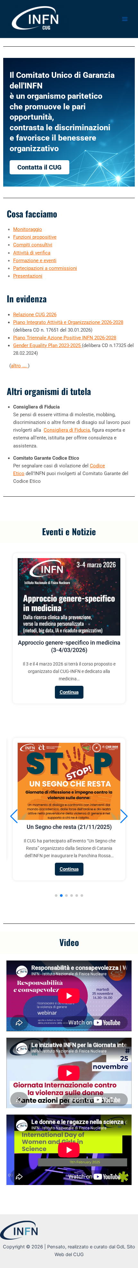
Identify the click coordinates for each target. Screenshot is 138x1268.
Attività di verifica (31, 253)
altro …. (19, 366)
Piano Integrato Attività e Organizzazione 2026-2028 (68, 322)
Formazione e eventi (34, 260)
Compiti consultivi (32, 245)
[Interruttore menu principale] (125, 19)
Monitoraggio (27, 229)
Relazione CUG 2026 (34, 314)
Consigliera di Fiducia (67, 430)
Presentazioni (27, 276)
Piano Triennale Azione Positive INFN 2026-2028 (64, 338)
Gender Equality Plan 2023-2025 (47, 345)
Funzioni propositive (34, 237)
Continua (69, 692)
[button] (56, 895)
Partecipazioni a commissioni (45, 268)
